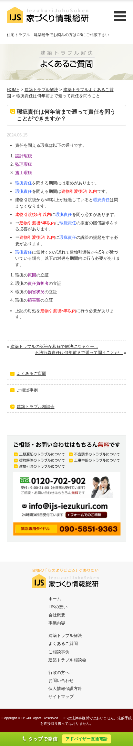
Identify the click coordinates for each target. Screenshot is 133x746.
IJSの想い (57, 606)
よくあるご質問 (31, 373)
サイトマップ (61, 696)
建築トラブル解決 (41, 89)
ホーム (54, 598)
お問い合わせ (61, 680)
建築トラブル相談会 (36, 406)
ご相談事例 (27, 390)
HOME (13, 89)
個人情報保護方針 (65, 688)
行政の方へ (58, 672)
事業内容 (56, 622)
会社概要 (56, 614)
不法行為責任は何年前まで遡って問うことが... (79, 352)
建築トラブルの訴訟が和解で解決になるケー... (54, 346)
